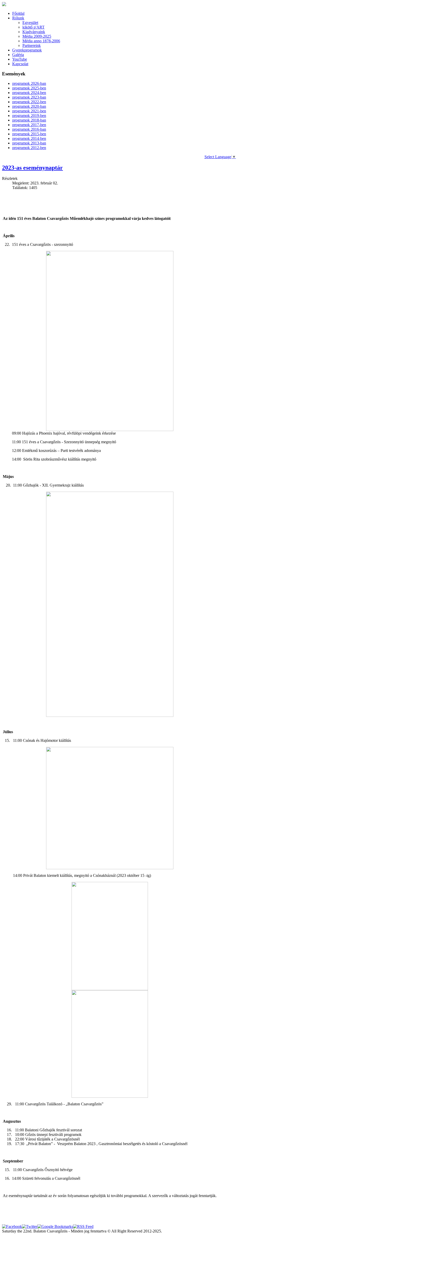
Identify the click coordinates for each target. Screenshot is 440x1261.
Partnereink (31, 45)
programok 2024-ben (29, 92)
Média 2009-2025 (36, 36)
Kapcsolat (20, 64)
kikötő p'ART (33, 27)
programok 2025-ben (29, 88)
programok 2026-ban (29, 83)
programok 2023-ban (29, 97)
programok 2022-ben (29, 102)
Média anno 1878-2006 (41, 41)
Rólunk (18, 18)
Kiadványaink (33, 32)
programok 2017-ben (29, 125)
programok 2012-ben (29, 147)
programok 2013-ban (29, 143)
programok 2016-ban (29, 129)
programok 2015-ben (29, 134)
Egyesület (30, 22)
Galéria (18, 54)
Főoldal (18, 13)
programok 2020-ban (29, 106)
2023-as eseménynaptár (32, 167)
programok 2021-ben (29, 111)
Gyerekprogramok (27, 50)
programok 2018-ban (29, 120)
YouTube (19, 59)
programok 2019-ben (29, 115)
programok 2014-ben (29, 138)
